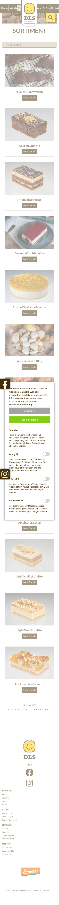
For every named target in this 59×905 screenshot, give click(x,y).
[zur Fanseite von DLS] (5, 384)
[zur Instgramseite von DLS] (5, 474)
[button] (29, 411)
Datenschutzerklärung (20, 404)
